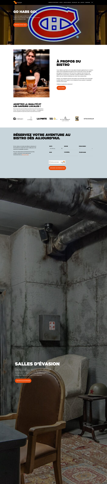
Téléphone (82, 152)
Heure (66, 146)
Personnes (82, 146)
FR (92, 2)
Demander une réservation (57, 168)
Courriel (67, 152)
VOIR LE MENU (61, 87)
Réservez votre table (20, 24)
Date (50, 146)
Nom (50, 152)
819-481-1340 (25, 154)
